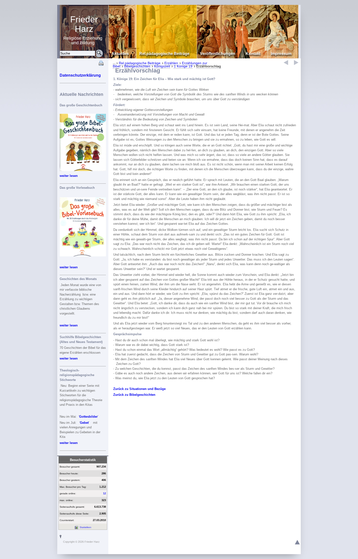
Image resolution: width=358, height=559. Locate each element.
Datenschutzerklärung (80, 75)
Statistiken (85, 527)
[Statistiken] (76, 527)
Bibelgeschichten (137, 66)
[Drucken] (101, 64)
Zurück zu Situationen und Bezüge (139, 389)
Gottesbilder (88, 416)
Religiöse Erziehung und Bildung (82, 29)
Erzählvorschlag (208, 66)
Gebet (84, 422)
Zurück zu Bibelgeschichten (134, 395)
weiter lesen (69, 176)
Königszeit (162, 66)
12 (104, 493)
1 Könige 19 (183, 66)
